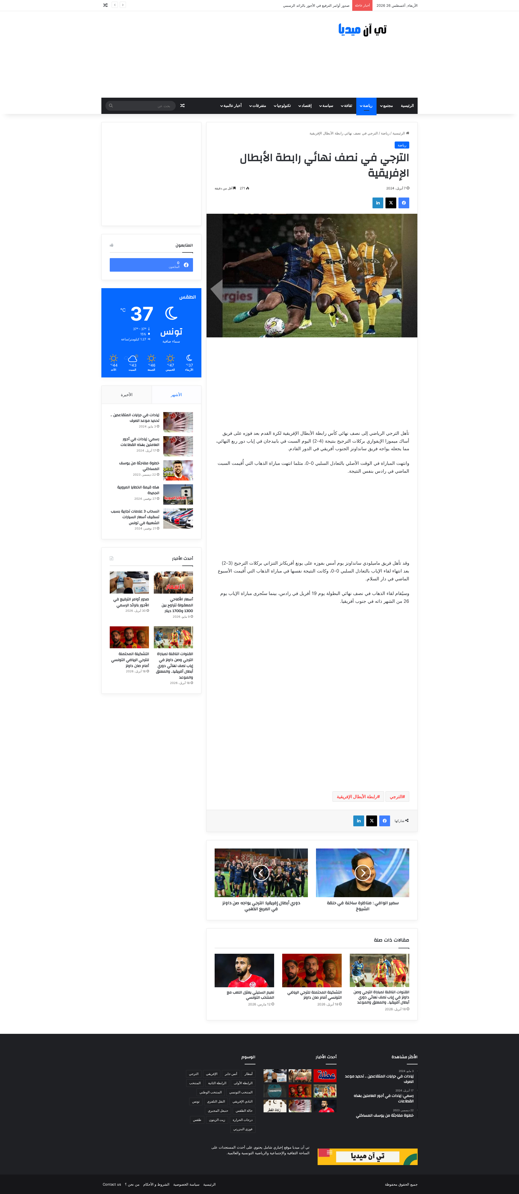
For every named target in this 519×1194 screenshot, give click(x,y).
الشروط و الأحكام (156, 1184)
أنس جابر (231, 1074)
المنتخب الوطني (210, 1092)
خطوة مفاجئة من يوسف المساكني (139, 466)
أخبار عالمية (233, 106)
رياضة (367, 106)
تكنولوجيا (284, 106)
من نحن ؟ (132, 1184)
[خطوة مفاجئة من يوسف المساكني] (178, 470)
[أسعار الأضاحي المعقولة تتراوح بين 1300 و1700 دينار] (173, 582)
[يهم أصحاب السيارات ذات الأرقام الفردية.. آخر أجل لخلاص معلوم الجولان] (275, 1090)
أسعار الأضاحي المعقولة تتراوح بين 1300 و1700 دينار (177, 605)
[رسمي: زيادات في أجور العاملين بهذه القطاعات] (178, 446)
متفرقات (259, 106)
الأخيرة (126, 394)
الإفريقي (211, 1074)
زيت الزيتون (217, 1120)
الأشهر (176, 394)
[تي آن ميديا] (368, 30)
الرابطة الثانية (217, 1083)
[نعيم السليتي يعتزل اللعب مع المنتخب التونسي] (244, 970)
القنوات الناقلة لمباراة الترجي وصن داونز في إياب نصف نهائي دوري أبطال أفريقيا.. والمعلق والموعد (381, 997)
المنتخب (195, 1083)
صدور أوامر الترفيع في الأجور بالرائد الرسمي (131, 602)
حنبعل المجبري (218, 1111)
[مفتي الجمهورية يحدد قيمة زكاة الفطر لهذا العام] (275, 1106)
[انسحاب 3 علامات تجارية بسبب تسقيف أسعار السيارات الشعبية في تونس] (178, 518)
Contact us (112, 1184)
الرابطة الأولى (243, 1083)
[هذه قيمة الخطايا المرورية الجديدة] (178, 494)
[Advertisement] (205, 54)
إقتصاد (307, 106)
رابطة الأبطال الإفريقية (357, 796)
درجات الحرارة (242, 1120)
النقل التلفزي (216, 1101)
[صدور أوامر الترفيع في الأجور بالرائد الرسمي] (129, 582)
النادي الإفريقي (242, 1101)
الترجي (396, 796)
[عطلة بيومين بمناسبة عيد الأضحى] (325, 1075)
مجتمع (388, 106)
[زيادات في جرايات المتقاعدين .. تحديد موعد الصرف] (178, 422)
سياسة (327, 106)
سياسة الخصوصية (186, 1184)
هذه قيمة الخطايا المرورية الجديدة (138, 490)
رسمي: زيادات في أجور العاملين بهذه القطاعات (140, 442)
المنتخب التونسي (240, 1092)
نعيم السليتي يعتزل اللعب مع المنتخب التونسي (250, 995)
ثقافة (348, 106)
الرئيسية (407, 106)
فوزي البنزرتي (242, 1129)
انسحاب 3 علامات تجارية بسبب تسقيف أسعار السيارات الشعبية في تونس (135, 517)
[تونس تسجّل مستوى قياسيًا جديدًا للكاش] (300, 1106)
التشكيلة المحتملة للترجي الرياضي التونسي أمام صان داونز (314, 995)
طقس (197, 1120)
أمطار (248, 1074)
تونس (195, 1101)
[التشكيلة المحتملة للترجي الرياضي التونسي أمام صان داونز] (312, 970)
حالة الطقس (244, 1111)
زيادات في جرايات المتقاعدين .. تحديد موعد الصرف (135, 418)
